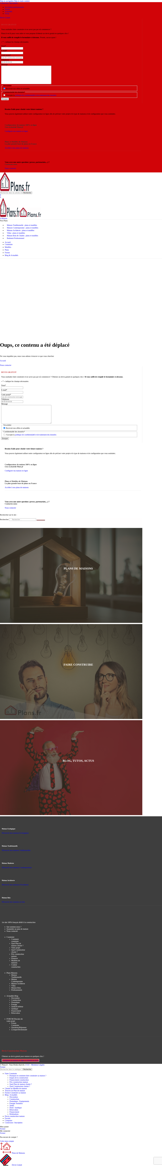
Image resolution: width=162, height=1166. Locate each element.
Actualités (12, 996)
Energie (14, 1004)
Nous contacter (12, 931)
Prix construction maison (18, 1082)
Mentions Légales (37, 1065)
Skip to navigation (7, 1)
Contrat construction (15, 966)
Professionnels (16, 990)
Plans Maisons (12, 973)
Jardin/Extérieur (17, 1007)
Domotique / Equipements (19, 1101)
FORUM (15, 1020)
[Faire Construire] (78, 678)
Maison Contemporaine (17, 980)
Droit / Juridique (15, 1108)
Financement (16, 1011)
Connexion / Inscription (13, 1123)
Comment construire (15, 940)
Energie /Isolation (16, 1103)
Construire (10, 937)
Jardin (11, 1106)
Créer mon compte (7, 1141)
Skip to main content (22, 1)
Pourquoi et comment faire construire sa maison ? (27, 1076)
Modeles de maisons (15, 962)
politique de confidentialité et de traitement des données (35, 95)
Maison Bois (16, 988)
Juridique (14, 1009)
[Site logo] (15, 190)
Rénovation (15, 1013)
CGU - (28, 1065)
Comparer (8, 1120)
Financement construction (19, 1080)
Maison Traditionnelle (16, 976)
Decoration (15, 998)
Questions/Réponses (18, 1027)
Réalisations (14, 1114)
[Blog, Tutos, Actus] (78, 774)
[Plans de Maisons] (78, 582)
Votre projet (15, 948)
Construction (16, 1000)
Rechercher (4, 519)
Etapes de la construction (18, 1078)
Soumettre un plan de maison (17, 929)
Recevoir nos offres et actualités (18, 89)
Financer (14, 958)
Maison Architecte (18, 984)
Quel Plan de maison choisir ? (17, 944)
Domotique (15, 1002)
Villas (13, 986)
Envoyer (5, 99)
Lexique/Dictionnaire (19, 1030)
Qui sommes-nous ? (14, 927)
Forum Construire (15, 1024)
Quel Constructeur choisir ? (19, 1086)
